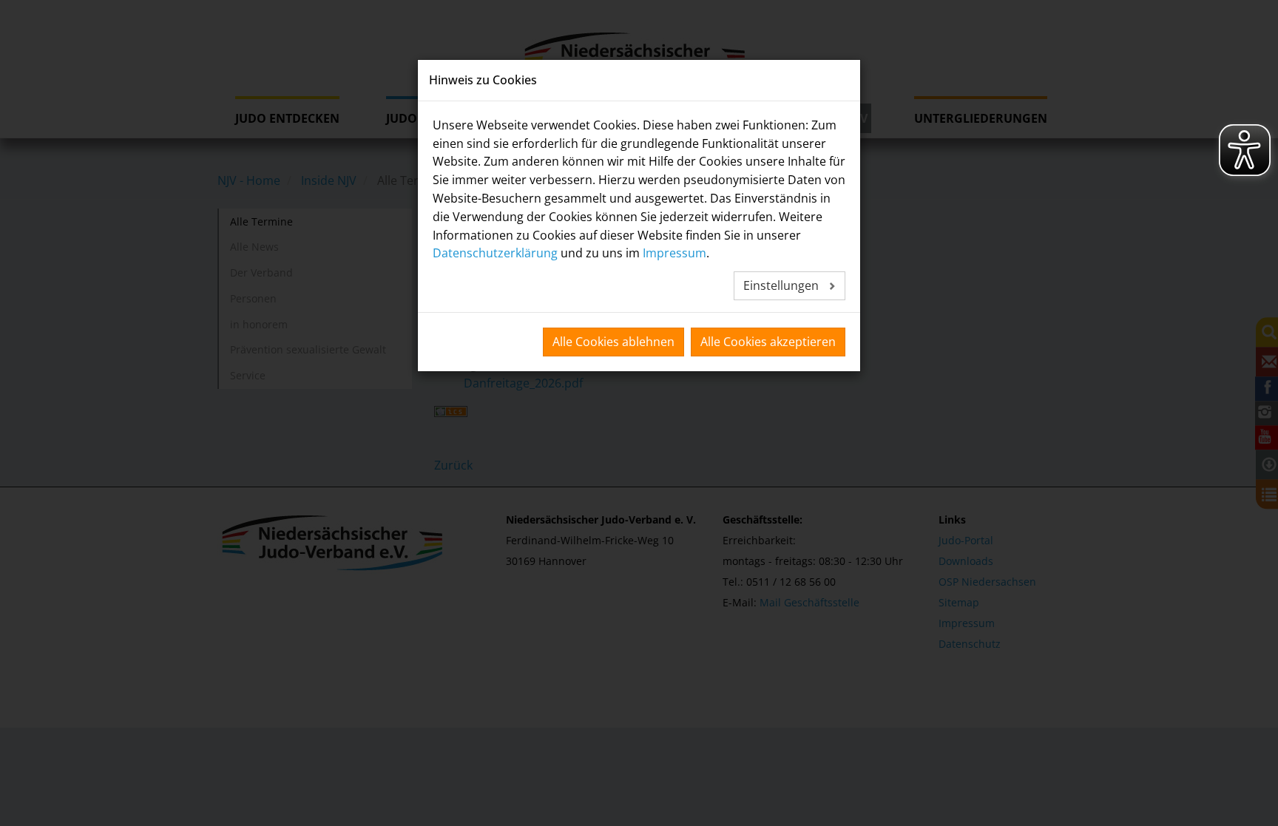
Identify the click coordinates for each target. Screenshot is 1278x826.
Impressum (674, 253)
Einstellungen (782, 285)
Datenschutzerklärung (495, 253)
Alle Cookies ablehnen (613, 342)
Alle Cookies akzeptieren (768, 342)
